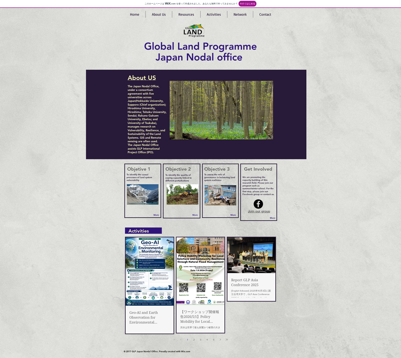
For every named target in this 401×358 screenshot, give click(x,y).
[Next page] (220, 339)
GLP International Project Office (144, 150)
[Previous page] (181, 339)
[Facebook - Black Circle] (258, 204)
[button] (221, 110)
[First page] (174, 339)
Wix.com (185, 351)
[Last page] (227, 339)
